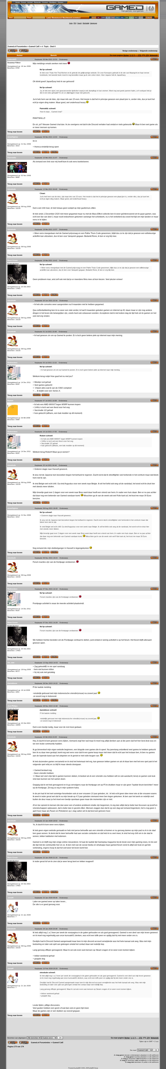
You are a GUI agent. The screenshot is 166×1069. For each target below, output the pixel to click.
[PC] (98, 18)
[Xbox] (131, 18)
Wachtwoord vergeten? (71, 17)
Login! (48, 17)
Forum (23, 2)
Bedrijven (52, 2)
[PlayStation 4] (117, 18)
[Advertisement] (83, 34)
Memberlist (86, 23)
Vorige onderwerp (129, 51)
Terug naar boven (14, 132)
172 (139, 55)
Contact (45, 2)
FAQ (75, 23)
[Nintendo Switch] (112, 18)
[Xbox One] (126, 18)
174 (147, 55)
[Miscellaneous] (141, 18)
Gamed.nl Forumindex (17, 46)
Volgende (154, 55)
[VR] (108, 18)
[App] (136, 18)
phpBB (78, 1068)
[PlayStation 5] (122, 18)
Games (60, 2)
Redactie (37, 2)
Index (71, 23)
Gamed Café (34, 46)
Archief (30, 2)
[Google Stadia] (103, 18)
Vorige (126, 55)
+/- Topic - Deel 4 (48, 46)
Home (17, 2)
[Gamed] (93, 18)
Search (79, 23)
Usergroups (93, 23)
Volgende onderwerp (148, 51)
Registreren (56, 17)
